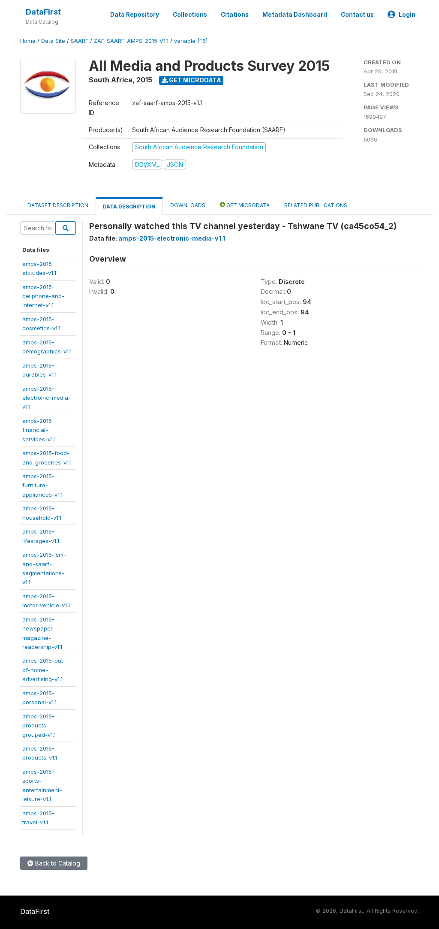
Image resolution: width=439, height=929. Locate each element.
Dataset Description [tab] (57, 205)
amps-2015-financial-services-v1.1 (39, 430)
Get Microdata (194, 80)
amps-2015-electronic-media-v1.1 (46, 397)
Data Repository (134, 14)
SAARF (79, 41)
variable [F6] (190, 41)
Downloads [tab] (187, 205)
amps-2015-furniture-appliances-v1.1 (42, 485)
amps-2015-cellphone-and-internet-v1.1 (43, 296)
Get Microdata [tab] (247, 205)
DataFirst (43, 11)
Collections (190, 14)
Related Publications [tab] (315, 205)
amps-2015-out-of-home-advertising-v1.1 (44, 669)
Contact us (357, 14)
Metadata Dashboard (294, 14)
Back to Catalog (56, 863)
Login (407, 14)
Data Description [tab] (129, 206)
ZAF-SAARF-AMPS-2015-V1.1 (131, 41)
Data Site (53, 41)
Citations (235, 14)
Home (28, 41)
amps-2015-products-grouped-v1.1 (39, 725)
